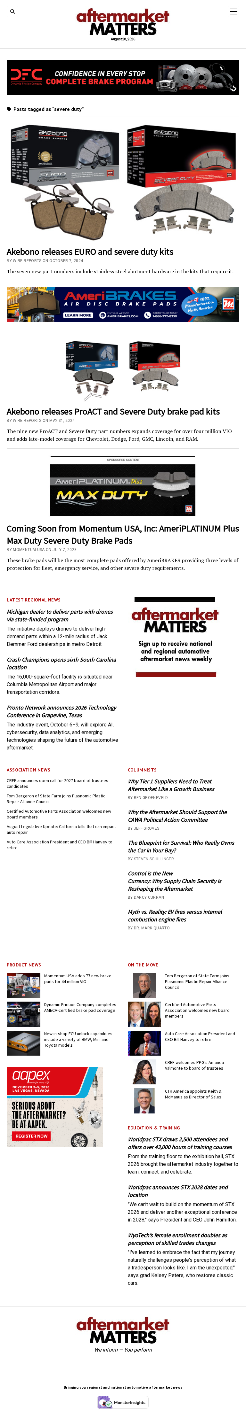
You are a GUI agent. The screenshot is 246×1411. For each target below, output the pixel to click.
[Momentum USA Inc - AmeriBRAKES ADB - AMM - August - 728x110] (123, 320)
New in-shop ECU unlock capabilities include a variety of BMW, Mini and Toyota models (78, 1039)
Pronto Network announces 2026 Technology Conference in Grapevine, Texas (61, 711)
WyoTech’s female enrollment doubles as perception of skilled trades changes (177, 1238)
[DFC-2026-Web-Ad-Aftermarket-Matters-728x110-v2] (123, 93)
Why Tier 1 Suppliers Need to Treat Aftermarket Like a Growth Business (171, 785)
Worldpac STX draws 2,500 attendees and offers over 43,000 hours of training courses (180, 1143)
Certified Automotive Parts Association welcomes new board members (59, 814)
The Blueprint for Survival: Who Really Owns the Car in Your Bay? (181, 846)
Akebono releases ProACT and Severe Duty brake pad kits (113, 411)
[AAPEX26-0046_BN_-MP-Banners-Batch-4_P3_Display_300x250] (55, 1145)
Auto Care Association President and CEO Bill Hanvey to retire (59, 844)
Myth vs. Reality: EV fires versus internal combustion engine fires (175, 915)
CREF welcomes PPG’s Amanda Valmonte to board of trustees (194, 1065)
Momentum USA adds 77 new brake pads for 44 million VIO (77, 978)
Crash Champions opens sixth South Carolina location (61, 663)
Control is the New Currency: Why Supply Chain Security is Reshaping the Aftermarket (174, 881)
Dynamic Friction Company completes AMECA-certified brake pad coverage (80, 1007)
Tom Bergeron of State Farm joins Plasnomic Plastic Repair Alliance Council (56, 798)
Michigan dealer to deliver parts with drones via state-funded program (60, 615)
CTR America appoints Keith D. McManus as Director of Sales (193, 1094)
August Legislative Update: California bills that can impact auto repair (61, 829)
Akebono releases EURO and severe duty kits (90, 251)
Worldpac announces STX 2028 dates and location (178, 1190)
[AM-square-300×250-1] (176, 675)
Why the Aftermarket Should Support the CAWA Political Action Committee (177, 815)
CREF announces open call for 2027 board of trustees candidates (57, 783)
